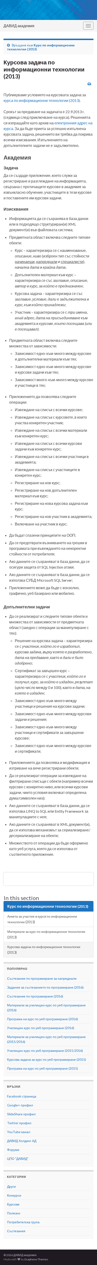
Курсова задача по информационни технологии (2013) (43, 949)
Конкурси (14, 1195)
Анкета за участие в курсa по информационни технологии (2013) (42, 919)
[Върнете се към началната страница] (48, 10)
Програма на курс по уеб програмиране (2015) (42, 1068)
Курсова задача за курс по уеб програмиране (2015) (46, 1059)
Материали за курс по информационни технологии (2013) (46, 934)
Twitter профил (19, 1123)
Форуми (13, 1150)
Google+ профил (20, 1105)
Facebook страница (21, 1096)
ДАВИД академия (19, 25)
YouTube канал (18, 1132)
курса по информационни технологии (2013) (42, 100)
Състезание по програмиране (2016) (35, 996)
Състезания (16, 1231)
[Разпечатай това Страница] (89, 83)
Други (11, 1186)
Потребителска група (23, 1222)
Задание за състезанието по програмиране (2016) (45, 987)
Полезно (13, 1213)
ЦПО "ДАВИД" (17, 1159)
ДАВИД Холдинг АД (21, 1141)
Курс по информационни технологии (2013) (47, 906)
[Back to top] (86, 1254)
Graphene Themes (36, 1259)
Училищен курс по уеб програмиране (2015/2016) (45, 1051)
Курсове (13, 1204)
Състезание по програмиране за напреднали (42, 978)
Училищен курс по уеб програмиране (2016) (40, 1028)
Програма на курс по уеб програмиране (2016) (42, 1019)
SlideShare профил (21, 1114)
